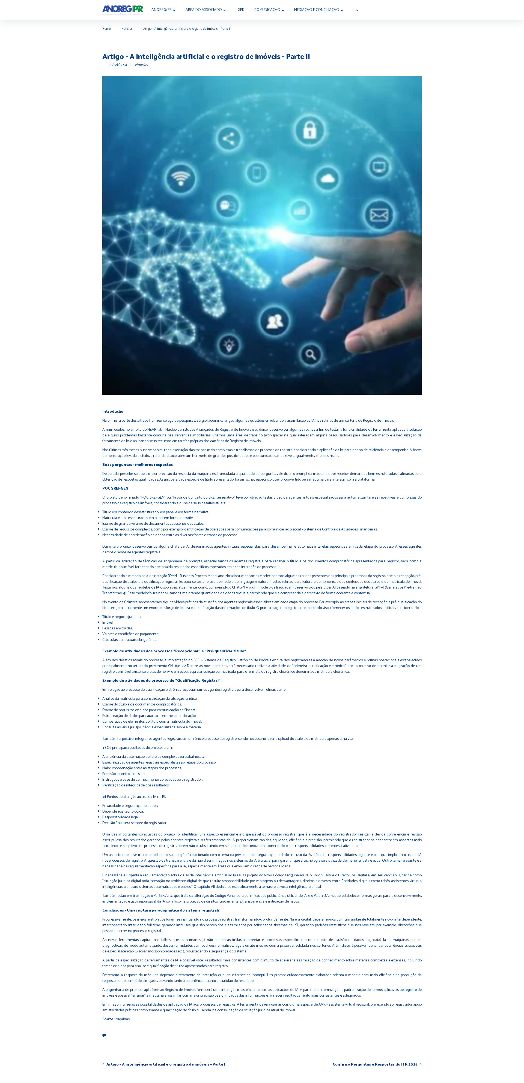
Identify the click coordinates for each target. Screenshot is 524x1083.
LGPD (240, 10)
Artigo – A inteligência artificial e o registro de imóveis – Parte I (165, 1064)
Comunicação (267, 10)
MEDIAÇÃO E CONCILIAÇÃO (316, 10)
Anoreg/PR (161, 10)
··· (354, 10)
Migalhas (122, 1019)
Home (106, 28)
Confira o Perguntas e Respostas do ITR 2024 (375, 1064)
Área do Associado (204, 10)
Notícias (127, 28)
